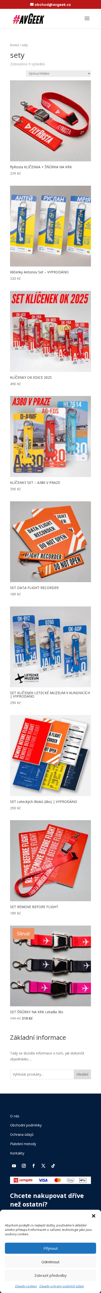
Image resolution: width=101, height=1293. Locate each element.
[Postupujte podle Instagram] (24, 1166)
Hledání (82, 1074)
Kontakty (17, 1153)
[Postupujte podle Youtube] (14, 1166)
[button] (93, 1215)
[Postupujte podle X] (43, 1166)
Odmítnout (50, 1261)
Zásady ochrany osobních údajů (61, 1286)
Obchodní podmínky (26, 1125)
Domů (14, 45)
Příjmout (50, 1248)
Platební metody (23, 1143)
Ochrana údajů (22, 1134)
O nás (14, 1116)
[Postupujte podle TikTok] (53, 1166)
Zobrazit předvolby (50, 1275)
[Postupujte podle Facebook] (34, 1166)
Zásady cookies (26, 1286)
